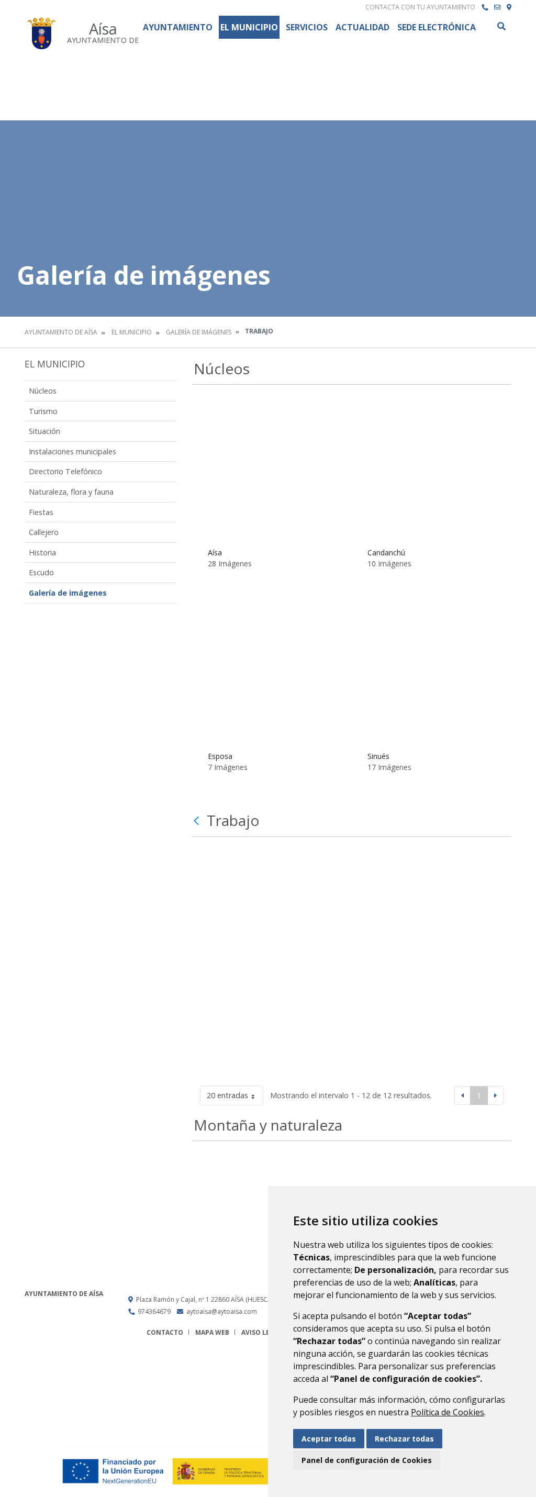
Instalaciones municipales (72, 451)
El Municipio (249, 27)
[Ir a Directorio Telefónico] (485, 7)
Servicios (307, 27)
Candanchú (386, 552)
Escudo (41, 572)
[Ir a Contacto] (497, 7)
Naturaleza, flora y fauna (71, 492)
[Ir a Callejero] (509, 7)
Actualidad (362, 27)
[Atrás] (197, 820)
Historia (42, 552)
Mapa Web (212, 1332)
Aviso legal (261, 1332)
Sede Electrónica (436, 27)
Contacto (165, 1332)
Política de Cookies (447, 1412)
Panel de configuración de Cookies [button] (367, 1460)
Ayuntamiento (178, 27)
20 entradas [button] (227, 1095)
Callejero (44, 532)
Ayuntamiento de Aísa (61, 332)
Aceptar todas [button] (329, 1439)
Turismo (43, 411)
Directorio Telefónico (65, 471)
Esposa (220, 756)
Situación (44, 431)
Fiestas (41, 512)
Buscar (500, 26)
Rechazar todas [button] (404, 1439)
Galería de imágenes (198, 332)
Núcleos (43, 391)
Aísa (215, 552)
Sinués (378, 756)
